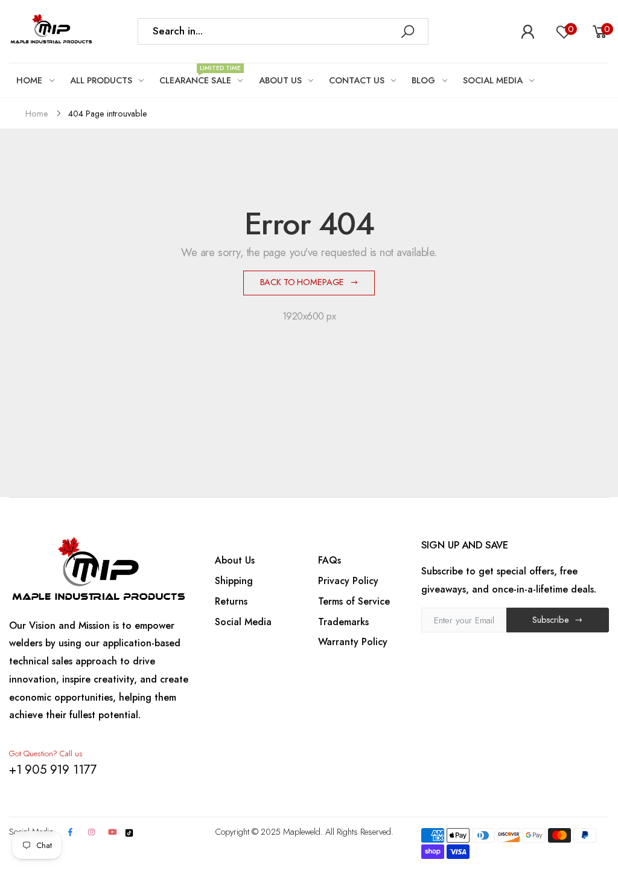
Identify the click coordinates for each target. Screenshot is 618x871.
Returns (231, 601)
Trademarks (343, 622)
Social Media (243, 622)
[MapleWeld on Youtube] (112, 832)
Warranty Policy (352, 642)
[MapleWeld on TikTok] (129, 832)
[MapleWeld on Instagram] (91, 832)
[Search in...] (407, 31)
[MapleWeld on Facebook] (70, 832)
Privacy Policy (348, 581)
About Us (235, 560)
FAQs (329, 560)
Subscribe (550, 620)
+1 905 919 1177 (53, 769)
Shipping (234, 581)
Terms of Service (354, 601)
